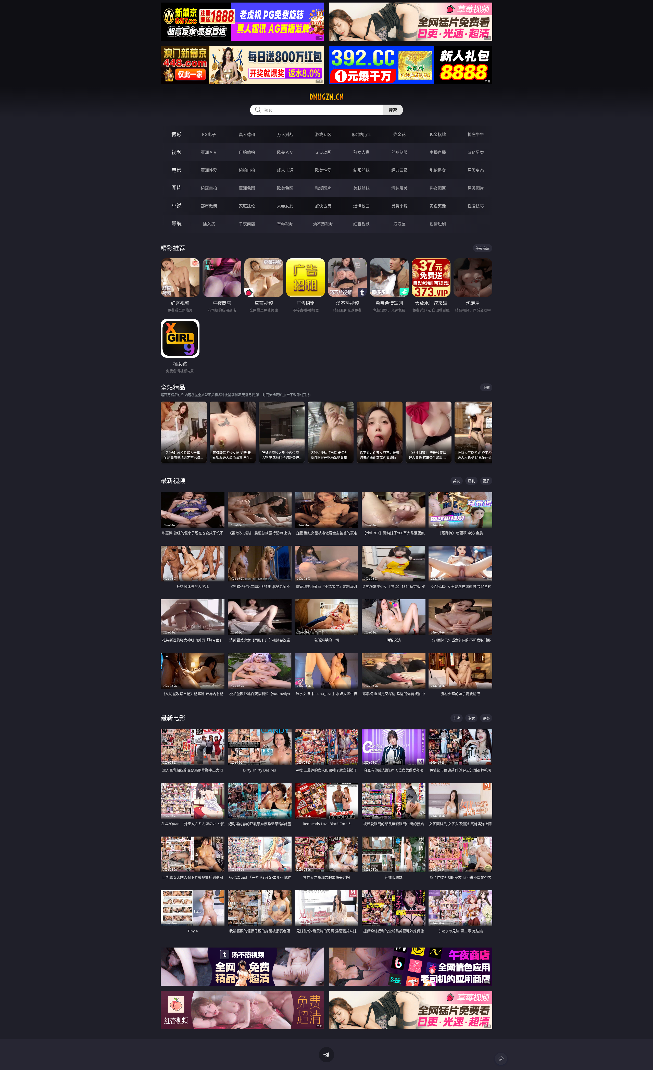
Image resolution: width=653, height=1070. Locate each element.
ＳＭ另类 (476, 152)
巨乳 (471, 480)
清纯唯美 (399, 188)
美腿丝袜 (361, 188)
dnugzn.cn (326, 97)
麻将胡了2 (361, 134)
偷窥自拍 (209, 188)
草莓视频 (285, 224)
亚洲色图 (247, 188)
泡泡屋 (399, 224)
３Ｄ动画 (323, 152)
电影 (176, 170)
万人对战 (285, 134)
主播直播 (438, 152)
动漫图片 (323, 188)
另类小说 (399, 206)
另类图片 (476, 188)
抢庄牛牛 (476, 134)
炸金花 (399, 134)
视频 (176, 152)
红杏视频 (361, 224)
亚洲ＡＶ (209, 152)
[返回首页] (501, 1059)
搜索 (393, 110)
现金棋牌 (438, 134)
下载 (486, 387)
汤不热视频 (323, 224)
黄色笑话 (438, 206)
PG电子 (209, 134)
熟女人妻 (361, 152)
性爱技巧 (476, 206)
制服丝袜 (361, 170)
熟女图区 (438, 188)
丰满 (456, 718)
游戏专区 (323, 134)
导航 (176, 223)
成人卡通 (285, 170)
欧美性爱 (323, 170)
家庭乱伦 (247, 206)
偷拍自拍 (247, 170)
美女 (456, 480)
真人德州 (247, 134)
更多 (486, 480)
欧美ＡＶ (285, 152)
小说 (176, 205)
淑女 (471, 718)
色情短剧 (438, 224)
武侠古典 (323, 206)
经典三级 (399, 170)
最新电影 (173, 718)
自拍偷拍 (247, 152)
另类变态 (476, 170)
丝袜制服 (399, 152)
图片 (176, 187)
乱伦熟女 (438, 170)
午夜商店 (247, 224)
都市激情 (209, 206)
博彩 (176, 134)
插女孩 (209, 224)
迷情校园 (361, 206)
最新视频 (173, 480)
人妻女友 (285, 206)
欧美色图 (285, 188)
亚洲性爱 (209, 170)
